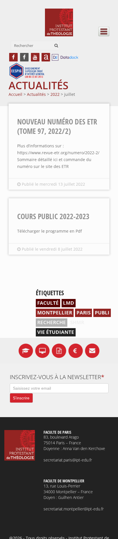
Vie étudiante (55, 332)
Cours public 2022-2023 (53, 216)
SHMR (77, 322)
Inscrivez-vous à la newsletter (57, 377)
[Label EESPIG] (27, 71)
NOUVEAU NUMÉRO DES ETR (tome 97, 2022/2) (57, 126)
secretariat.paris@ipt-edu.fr (68, 460)
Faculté (48, 303)
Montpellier (54, 312)
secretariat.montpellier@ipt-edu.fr (74, 509)
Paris (83, 312)
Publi (102, 312)
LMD (68, 303)
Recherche (51, 322)
